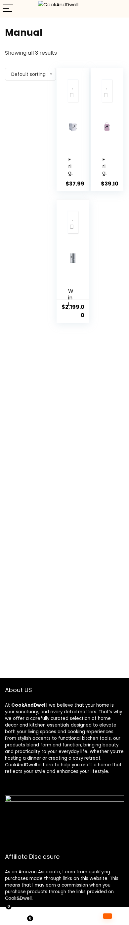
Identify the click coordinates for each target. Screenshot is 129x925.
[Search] (119, 9)
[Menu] (8, 9)
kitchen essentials (49, 725)
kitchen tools (96, 738)
